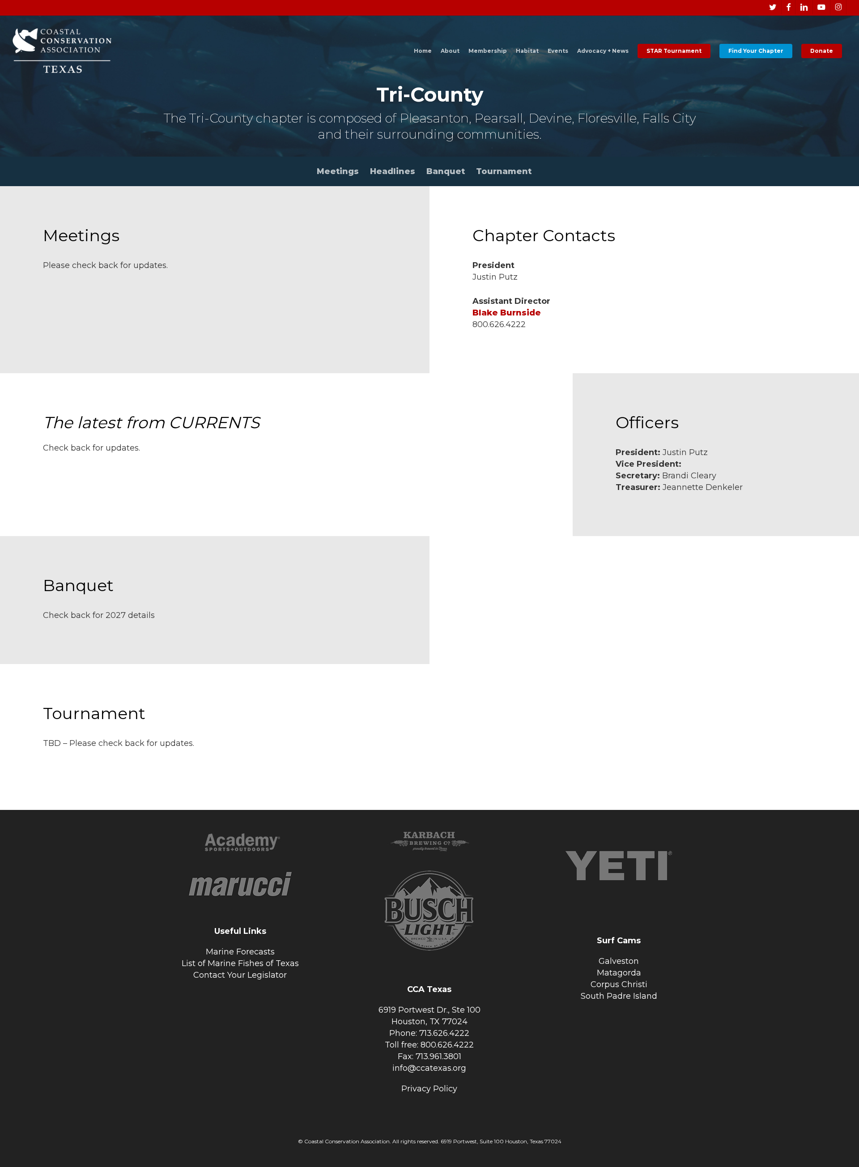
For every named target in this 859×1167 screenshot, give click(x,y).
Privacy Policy (429, 1089)
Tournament (504, 171)
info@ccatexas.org (429, 1068)
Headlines (392, 171)
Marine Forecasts (240, 952)
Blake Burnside (506, 313)
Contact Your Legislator (240, 975)
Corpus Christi (619, 984)
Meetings (338, 171)
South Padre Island (619, 996)
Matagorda (619, 973)
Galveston (619, 961)
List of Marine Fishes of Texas (240, 963)
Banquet (445, 171)
